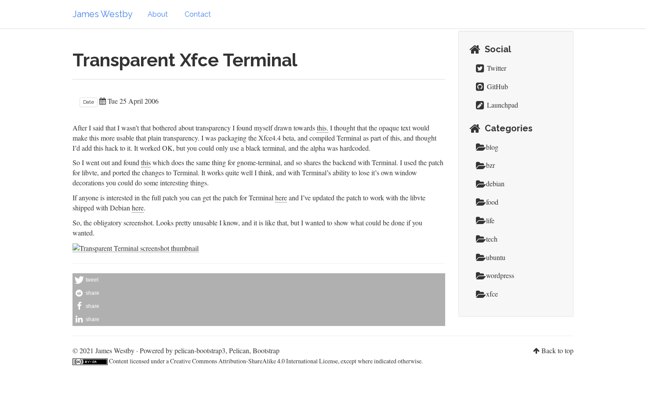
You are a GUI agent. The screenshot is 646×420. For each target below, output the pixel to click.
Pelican (239, 350)
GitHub (496, 86)
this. (322, 127)
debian (495, 183)
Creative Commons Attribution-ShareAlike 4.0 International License (254, 361)
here (281, 197)
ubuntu (495, 257)
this (146, 162)
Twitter (495, 67)
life (490, 220)
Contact (198, 14)
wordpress (500, 275)
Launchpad (501, 104)
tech (491, 238)
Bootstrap (266, 350)
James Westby (103, 14)
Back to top (557, 350)
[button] (259, 279)
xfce (492, 293)
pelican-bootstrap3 (199, 350)
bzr (490, 165)
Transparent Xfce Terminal (185, 60)
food (492, 201)
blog (492, 147)
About (158, 14)
